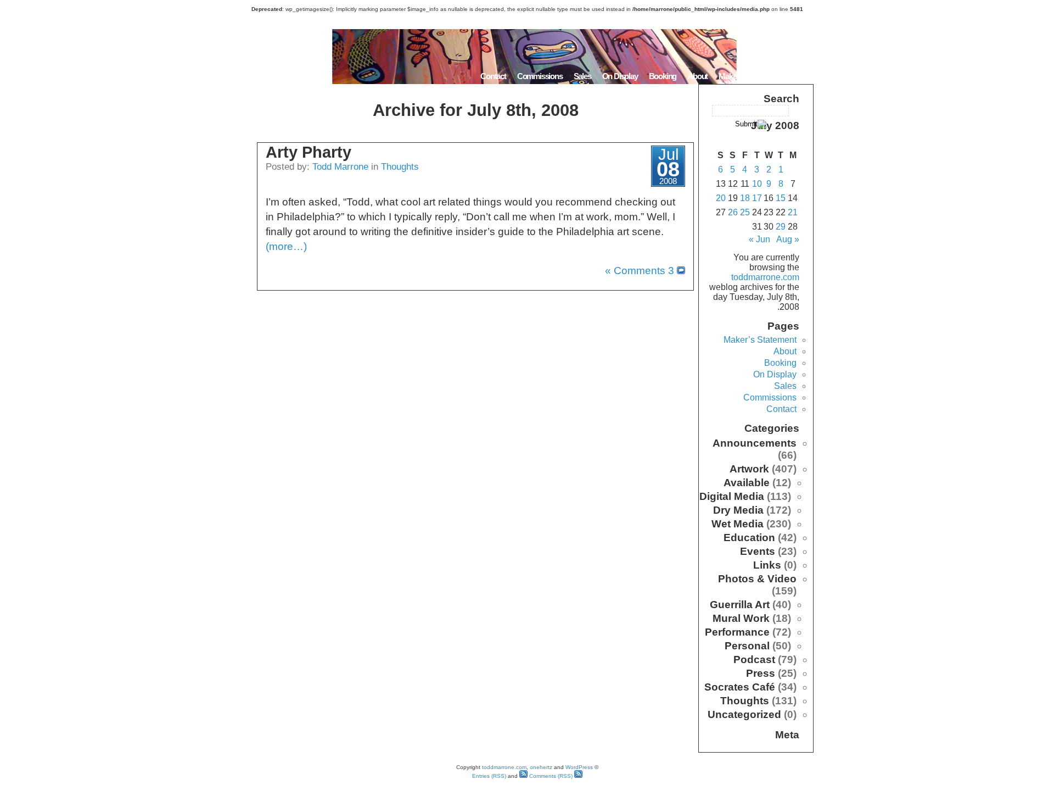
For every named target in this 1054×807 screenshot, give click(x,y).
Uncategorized (744, 714)
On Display (620, 76)
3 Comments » (639, 270)
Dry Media (738, 510)
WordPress (579, 767)
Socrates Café (739, 687)
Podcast (754, 659)
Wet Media (737, 524)
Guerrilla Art (740, 604)
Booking (663, 76)
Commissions (540, 76)
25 (745, 212)
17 (757, 198)
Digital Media (731, 496)
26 (733, 212)
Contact (493, 76)
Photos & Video (757, 579)
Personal (747, 646)
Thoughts (400, 166)
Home (800, 76)
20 (721, 198)
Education (749, 537)
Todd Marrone (340, 166)
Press (760, 673)
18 (745, 198)
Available (747, 482)
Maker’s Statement (749, 76)
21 (793, 212)
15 (781, 198)
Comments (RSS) (550, 776)
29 (781, 226)
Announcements (755, 443)
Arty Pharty (308, 152)
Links (767, 565)
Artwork (749, 469)
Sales (582, 76)
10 (757, 183)
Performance (737, 632)
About (697, 76)
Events (757, 551)
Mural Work (741, 618)
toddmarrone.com (765, 277)
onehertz (541, 767)
